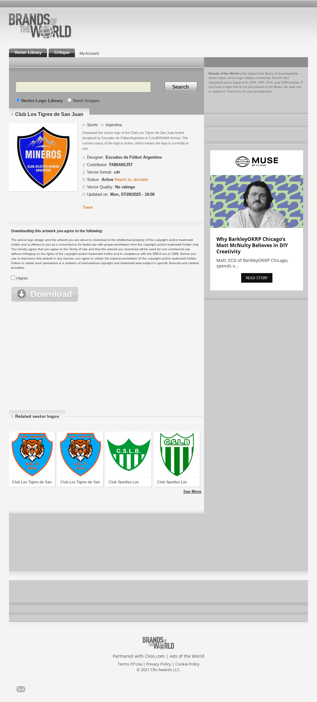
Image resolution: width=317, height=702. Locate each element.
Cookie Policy (187, 664)
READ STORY (257, 277)
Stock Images (86, 100)
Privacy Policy (158, 664)
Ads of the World (187, 656)
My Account (89, 53)
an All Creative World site (60, 38)
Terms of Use (130, 664)
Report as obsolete (131, 180)
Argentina (114, 125)
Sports (92, 125)
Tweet (87, 207)
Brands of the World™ (40, 26)
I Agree (22, 278)
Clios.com (155, 656)
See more (192, 492)
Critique (61, 52)
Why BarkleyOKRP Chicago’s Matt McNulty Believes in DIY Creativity (252, 245)
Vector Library (28, 52)
